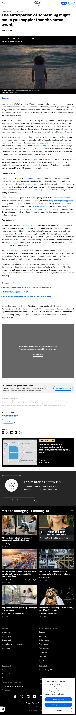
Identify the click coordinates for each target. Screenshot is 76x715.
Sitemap (38, 707)
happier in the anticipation (34, 209)
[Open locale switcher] (2, 709)
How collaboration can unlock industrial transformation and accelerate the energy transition (19, 574)
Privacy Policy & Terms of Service (38, 703)
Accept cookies (38, 354)
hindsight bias (40, 146)
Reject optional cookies (58, 705)
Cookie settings (58, 710)
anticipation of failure (17, 250)
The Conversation (12, 41)
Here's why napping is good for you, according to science (27, 296)
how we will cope (63, 264)
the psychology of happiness (61, 201)
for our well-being (64, 132)
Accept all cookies (58, 699)
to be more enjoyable (29, 184)
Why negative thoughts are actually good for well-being (27, 287)
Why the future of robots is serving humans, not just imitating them (16, 539)
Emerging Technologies (13, 11)
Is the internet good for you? (15, 292)
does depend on (30, 178)
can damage (31, 225)
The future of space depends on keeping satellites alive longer (56, 609)
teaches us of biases (58, 143)
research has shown (40, 206)
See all (70, 511)
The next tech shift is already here (55, 538)
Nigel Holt (5, 98)
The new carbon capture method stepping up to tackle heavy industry (54, 573)
